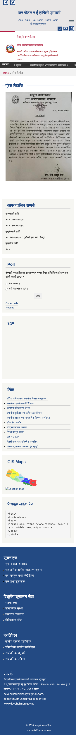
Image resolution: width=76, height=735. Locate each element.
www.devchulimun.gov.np (19, 703)
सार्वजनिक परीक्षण (15, 659)
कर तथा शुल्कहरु (15, 581)
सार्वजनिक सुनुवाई (15, 653)
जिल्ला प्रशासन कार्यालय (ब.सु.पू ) (22, 446)
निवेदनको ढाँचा (13, 620)
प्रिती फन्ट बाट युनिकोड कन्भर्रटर (22, 441)
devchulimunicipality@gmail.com (23, 693)
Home (5, 72)
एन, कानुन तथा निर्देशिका (19, 575)
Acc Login (24, 19)
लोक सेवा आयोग (14, 422)
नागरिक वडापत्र (14, 614)
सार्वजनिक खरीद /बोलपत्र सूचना (23, 570)
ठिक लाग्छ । (14, 283)
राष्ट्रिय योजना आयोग (17, 427)
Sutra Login (51, 19)
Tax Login (37, 19)
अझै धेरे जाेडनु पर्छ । (18, 288)
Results (10, 307)
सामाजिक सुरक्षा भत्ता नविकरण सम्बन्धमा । (47, 65)
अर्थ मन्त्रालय (13, 436)
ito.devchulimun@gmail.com (21, 698)
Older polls (12, 303)
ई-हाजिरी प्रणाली (38, 23)
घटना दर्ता (11, 602)
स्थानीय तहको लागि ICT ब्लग (20, 403)
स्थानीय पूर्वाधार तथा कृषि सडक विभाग (24, 412)
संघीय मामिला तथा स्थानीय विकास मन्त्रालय (26, 398)
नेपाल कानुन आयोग (15, 431)
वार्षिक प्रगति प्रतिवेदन (18, 641)
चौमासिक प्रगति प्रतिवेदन (20, 647)
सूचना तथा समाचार (16, 564)
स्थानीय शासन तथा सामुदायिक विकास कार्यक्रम (28, 417)
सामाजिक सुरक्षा (14, 608)
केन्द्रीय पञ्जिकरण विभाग (18, 407)
